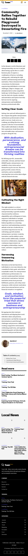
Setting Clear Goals (11, 358)
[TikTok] (12, 552)
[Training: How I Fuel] (20, 422)
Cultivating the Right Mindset (13, 360)
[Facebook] (8, 60)
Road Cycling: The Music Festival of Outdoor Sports (7, 431)
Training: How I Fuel (8, 382)
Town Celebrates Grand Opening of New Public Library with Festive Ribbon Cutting (14, 394)
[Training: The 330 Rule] (8, 440)
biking (3, 373)
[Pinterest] (15, 60)
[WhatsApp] (19, 60)
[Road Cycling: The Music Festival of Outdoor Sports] (8, 422)
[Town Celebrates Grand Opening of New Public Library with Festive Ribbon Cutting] (20, 440)
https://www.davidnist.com (16, 343)
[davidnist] (5, 343)
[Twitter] (12, 60)
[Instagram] (8, 552)
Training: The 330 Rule (9, 387)
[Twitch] (15, 552)
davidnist (20, 33)
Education (4, 399)
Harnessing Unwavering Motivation (15, 362)
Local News (5, 8)
